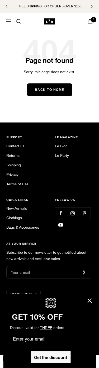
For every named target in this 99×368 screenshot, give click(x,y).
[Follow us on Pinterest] (85, 213)
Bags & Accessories (22, 227)
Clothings (14, 218)
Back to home (49, 90)
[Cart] (90, 21)
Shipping (13, 165)
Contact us (15, 146)
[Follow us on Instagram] (73, 213)
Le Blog (61, 146)
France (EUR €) (21, 294)
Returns (13, 155)
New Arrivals (16, 208)
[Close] (89, 300)
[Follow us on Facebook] (61, 213)
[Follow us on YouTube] (61, 225)
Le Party (62, 155)
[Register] (84, 272)
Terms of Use (17, 184)
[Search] (18, 21)
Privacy (12, 174)
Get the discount (50, 357)
